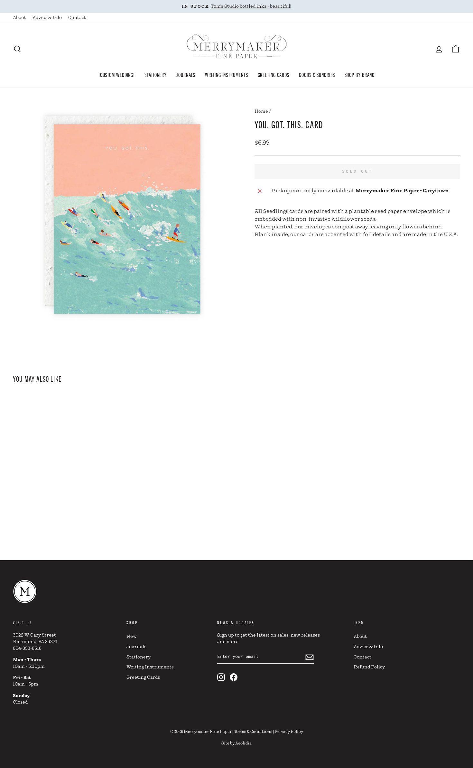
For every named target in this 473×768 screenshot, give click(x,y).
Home (261, 111)
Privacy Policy (288, 731)
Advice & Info (47, 18)
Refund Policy (369, 667)
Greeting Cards (274, 74)
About (19, 18)
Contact (77, 18)
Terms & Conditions (253, 731)
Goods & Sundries (317, 74)
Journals (185, 74)
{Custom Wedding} (116, 74)
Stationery (155, 74)
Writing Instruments (226, 74)
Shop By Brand (360, 74)
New (131, 636)
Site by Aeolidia (236, 743)
